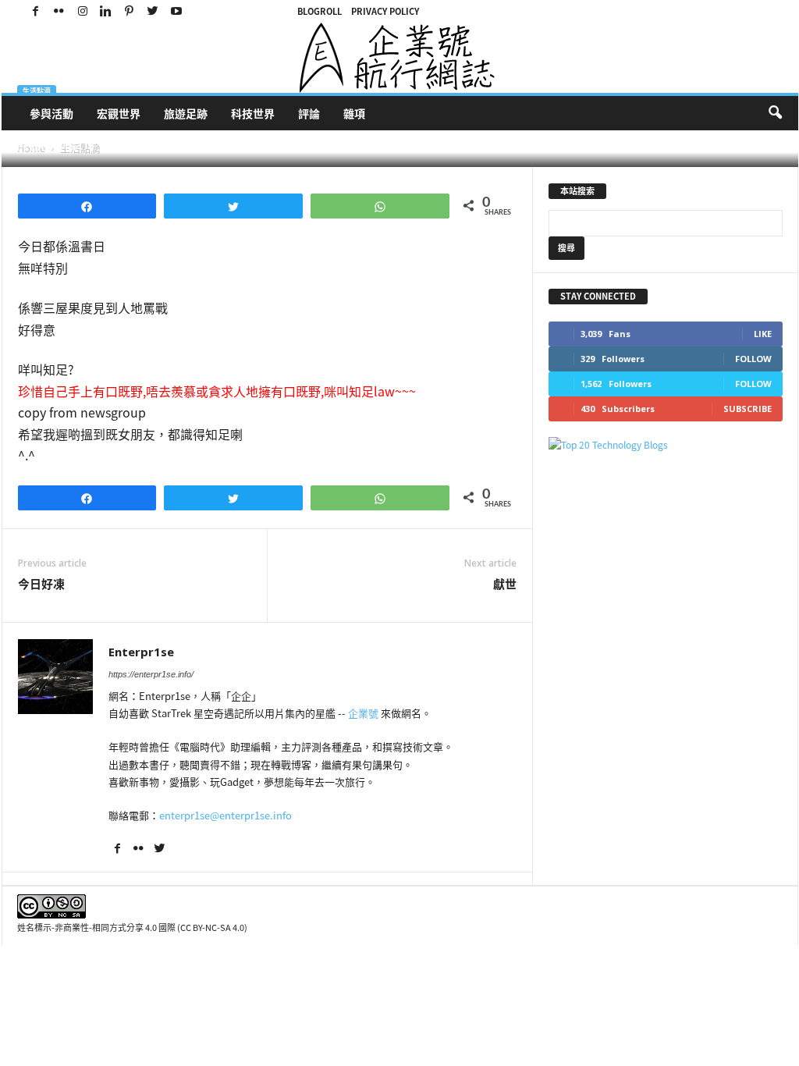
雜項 (354, 113)
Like (763, 333)
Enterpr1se (54, 147)
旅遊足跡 (186, 113)
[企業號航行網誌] (400, 58)
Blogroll (319, 11)
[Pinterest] (129, 11)
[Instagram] (82, 11)
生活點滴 (37, 91)
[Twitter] (153, 11)
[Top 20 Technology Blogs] (666, 445)
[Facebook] (36, 11)
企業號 (363, 712)
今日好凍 (41, 584)
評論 (309, 113)
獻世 (505, 584)
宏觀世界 (118, 113)
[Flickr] (59, 11)
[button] (775, 113)
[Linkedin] (106, 11)
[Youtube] (176, 11)
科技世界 (253, 113)
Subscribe (747, 408)
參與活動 (51, 113)
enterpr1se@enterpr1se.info (225, 815)
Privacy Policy (385, 11)
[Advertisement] (666, 566)
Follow (753, 358)
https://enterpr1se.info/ (151, 674)
